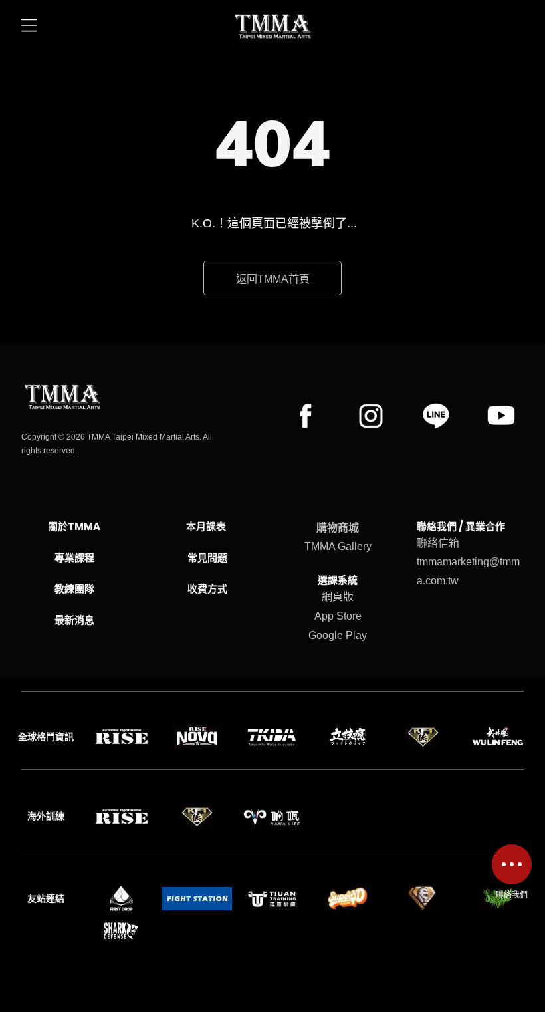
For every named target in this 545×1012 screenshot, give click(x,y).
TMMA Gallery (338, 546)
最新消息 (74, 620)
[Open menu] (29, 26)
